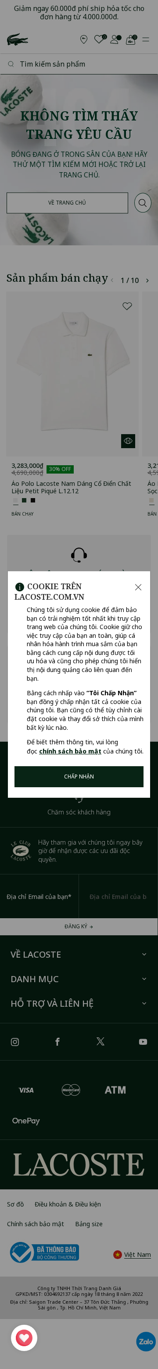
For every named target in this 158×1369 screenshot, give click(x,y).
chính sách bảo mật (70, 751)
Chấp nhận (79, 776)
